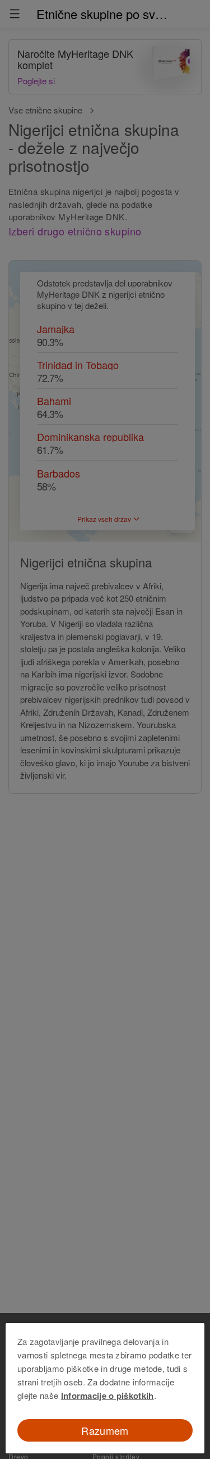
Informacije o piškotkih (107, 1395)
